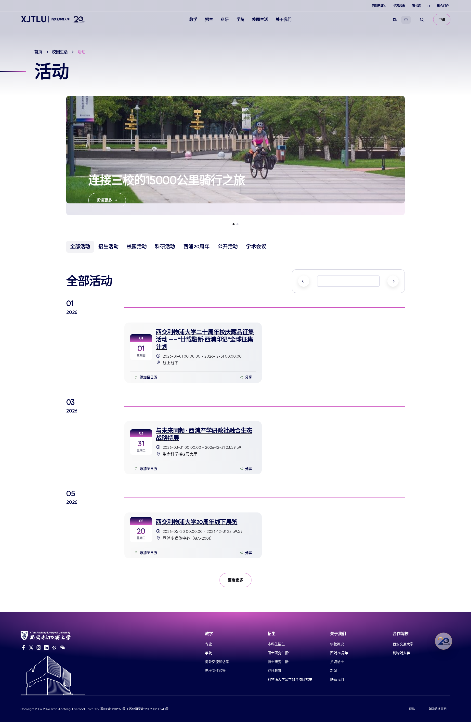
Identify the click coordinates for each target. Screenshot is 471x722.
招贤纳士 (337, 662)
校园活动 (137, 246)
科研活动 (165, 246)
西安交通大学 (403, 644)
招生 (209, 19)
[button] (234, 224)
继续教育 (274, 670)
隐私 (412, 709)
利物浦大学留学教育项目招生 (290, 679)
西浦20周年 (196, 246)
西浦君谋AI (379, 6)
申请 (441, 19)
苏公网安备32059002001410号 (149, 709)
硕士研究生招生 (280, 653)
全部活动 (80, 246)
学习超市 (399, 6)
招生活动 (108, 246)
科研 (225, 19)
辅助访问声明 (437, 709)
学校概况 (337, 644)
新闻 (333, 670)
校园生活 (260, 19)
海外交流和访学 (217, 662)
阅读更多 (104, 200)
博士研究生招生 (280, 662)
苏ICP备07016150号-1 (114, 709)
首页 (38, 52)
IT (429, 6)
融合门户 (443, 6)
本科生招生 (276, 644)
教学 (193, 19)
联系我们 (337, 679)
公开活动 (228, 246)
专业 (208, 644)
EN (395, 20)
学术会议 (256, 246)
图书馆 (416, 6)
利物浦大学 (401, 653)
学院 (240, 19)
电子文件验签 (215, 670)
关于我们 (283, 19)
